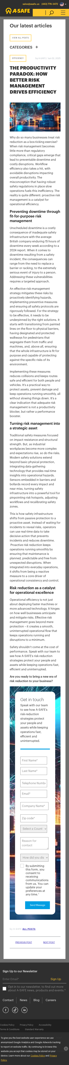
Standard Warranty (34, 1029)
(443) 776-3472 (50, 4)
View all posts (20, 38)
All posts (29, 929)
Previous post (23, 942)
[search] (49, 12)
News (23, 1000)
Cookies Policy (7, 1025)
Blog (36, 1000)
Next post (49, 942)
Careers (51, 1000)
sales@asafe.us (31, 4)
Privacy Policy (26, 1025)
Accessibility (45, 1025)
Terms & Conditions (9, 1029)
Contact (8, 1000)
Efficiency (18, 58)
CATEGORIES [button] (21, 47)
